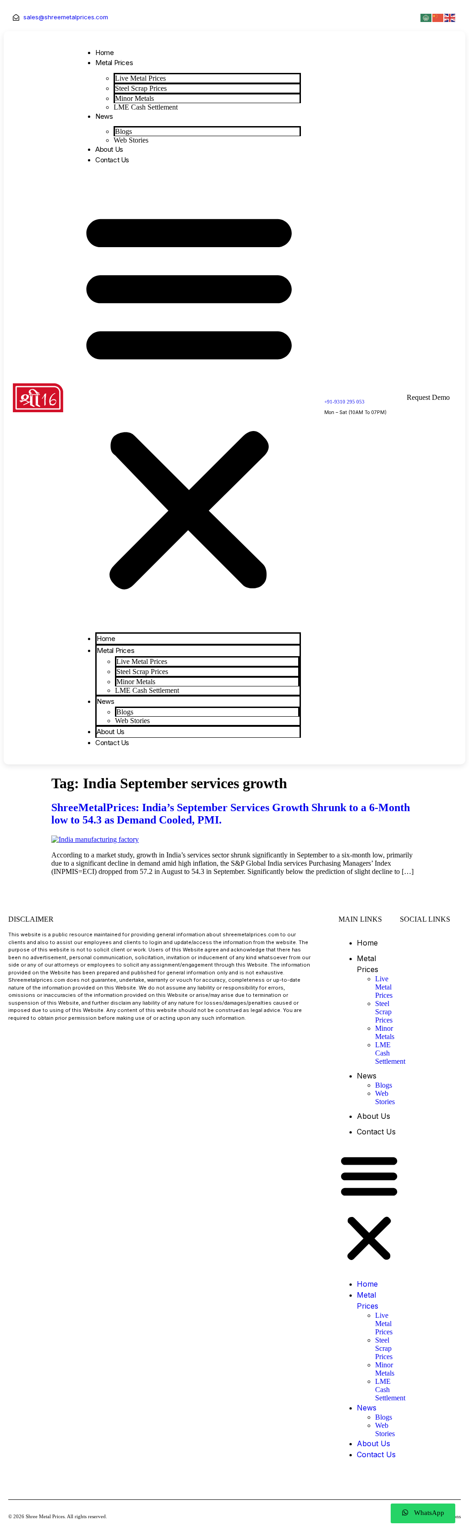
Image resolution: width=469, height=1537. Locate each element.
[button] (189, 398)
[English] (450, 17)
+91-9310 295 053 (344, 401)
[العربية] (426, 17)
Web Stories (131, 140)
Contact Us (112, 159)
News (104, 116)
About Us (109, 149)
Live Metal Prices (140, 78)
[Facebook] (409, 942)
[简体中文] (438, 17)
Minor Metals (134, 98)
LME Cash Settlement (146, 107)
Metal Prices (114, 62)
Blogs (123, 131)
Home (104, 52)
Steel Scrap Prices (141, 88)
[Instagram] (432, 942)
